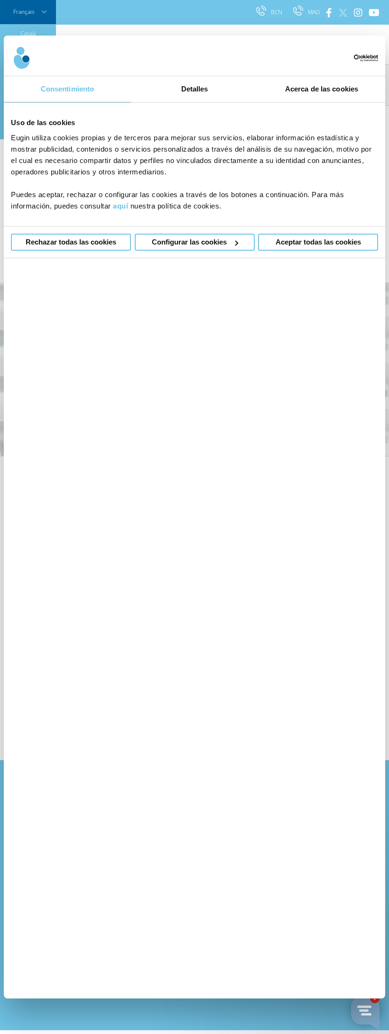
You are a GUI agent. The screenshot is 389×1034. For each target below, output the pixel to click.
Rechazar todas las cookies (71, 242)
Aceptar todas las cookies (318, 242)
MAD (314, 12)
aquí (120, 206)
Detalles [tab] (194, 89)
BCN (277, 12)
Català (28, 33)
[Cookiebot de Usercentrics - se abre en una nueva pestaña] (336, 58)
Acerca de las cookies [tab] (321, 89)
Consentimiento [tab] (67, 89)
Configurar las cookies (189, 242)
